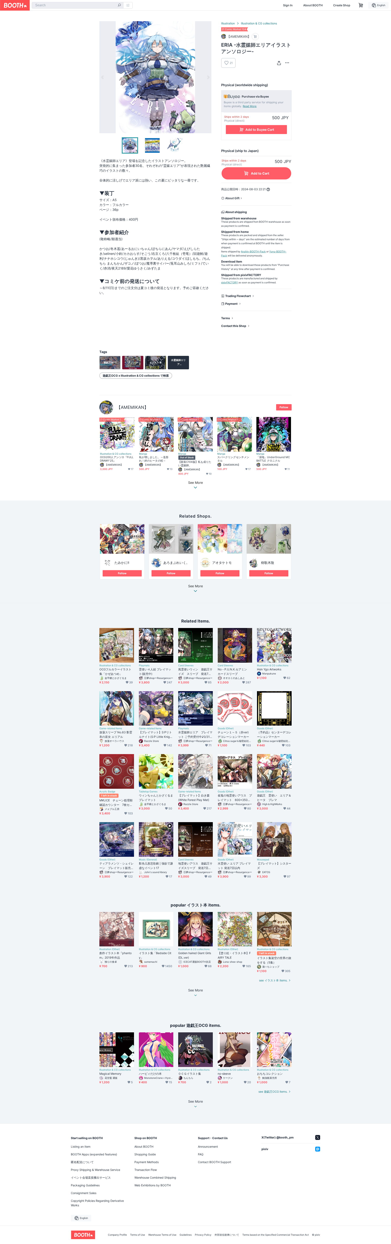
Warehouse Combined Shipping (155, 1177)
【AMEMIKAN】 (132, 407)
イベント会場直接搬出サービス (91, 1177)
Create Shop (341, 5)
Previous (102, 77)
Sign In (288, 5)
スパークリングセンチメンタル (233, 458)
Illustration (228, 23)
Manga (143, 454)
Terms (225, 318)
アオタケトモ (222, 563)
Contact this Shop (233, 326)
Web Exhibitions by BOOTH (152, 1185)
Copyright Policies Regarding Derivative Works (97, 1203)
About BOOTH (313, 5)
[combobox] (77, 5)
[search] (119, 5)
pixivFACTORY (229, 282)
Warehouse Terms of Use (162, 1235)
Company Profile (117, 1235)
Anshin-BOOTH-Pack (253, 251)
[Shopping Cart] (361, 5)
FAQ (200, 1154)
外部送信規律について (227, 1235)
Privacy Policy (203, 1235)
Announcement (208, 1146)
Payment (231, 303)
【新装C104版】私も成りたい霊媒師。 (194, 463)
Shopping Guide (145, 1154)
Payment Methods (146, 1162)
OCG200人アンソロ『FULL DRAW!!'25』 (116, 458)
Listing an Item (80, 1146)
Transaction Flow (145, 1169)
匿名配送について (82, 1162)
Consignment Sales (83, 1193)
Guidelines (186, 1235)
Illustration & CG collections (259, 23)
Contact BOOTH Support (214, 1162)
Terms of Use (137, 1235)
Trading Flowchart (238, 296)
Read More (250, 106)
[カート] (255, 36)
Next (208, 77)
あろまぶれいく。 (176, 563)
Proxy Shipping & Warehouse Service (95, 1169)
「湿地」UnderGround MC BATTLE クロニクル (273, 458)
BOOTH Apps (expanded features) (94, 1154)
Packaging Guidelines (85, 1185)
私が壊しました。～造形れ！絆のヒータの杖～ (153, 458)
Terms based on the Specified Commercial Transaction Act (275, 1235)
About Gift (232, 198)
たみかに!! (121, 563)
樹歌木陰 (267, 563)
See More (195, 586)
